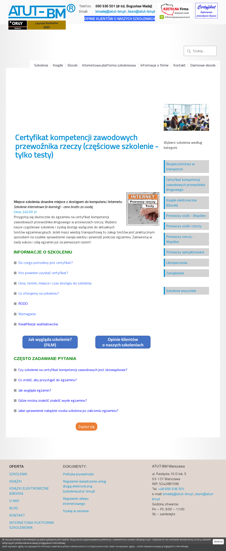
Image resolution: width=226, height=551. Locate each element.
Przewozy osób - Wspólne (186, 215)
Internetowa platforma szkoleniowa (109, 65)
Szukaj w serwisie (76, 510)
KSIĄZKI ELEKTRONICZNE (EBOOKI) (29, 491)
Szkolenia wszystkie (181, 290)
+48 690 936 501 (171, 488)
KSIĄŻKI (15, 481)
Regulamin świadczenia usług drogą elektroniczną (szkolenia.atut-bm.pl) (84, 486)
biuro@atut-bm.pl (141, 11)
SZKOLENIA (18, 474)
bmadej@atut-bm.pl (111, 11)
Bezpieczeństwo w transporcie (180, 166)
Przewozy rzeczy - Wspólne (180, 239)
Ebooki (72, 65)
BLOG (13, 508)
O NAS (14, 500)
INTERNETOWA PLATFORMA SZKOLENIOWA (31, 525)
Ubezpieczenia (176, 262)
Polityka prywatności (78, 474)
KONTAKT (17, 515)
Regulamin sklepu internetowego (76, 501)
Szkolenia (41, 65)
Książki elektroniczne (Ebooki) (181, 202)
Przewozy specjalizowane (185, 252)
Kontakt (179, 65)
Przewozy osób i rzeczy (184, 226)
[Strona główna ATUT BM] (42, 10)
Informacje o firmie (154, 65)
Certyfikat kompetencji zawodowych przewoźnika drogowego (185, 184)
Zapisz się (86, 427)
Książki (58, 65)
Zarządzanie (175, 273)
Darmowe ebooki (202, 65)
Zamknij (218, 541)
